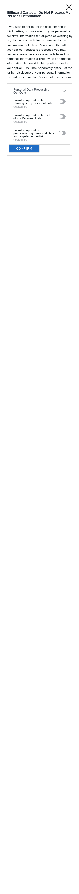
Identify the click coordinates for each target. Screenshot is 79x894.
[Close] (70, 8)
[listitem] (39, 91)
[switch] (62, 101)
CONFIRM (24, 148)
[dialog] (39, 447)
